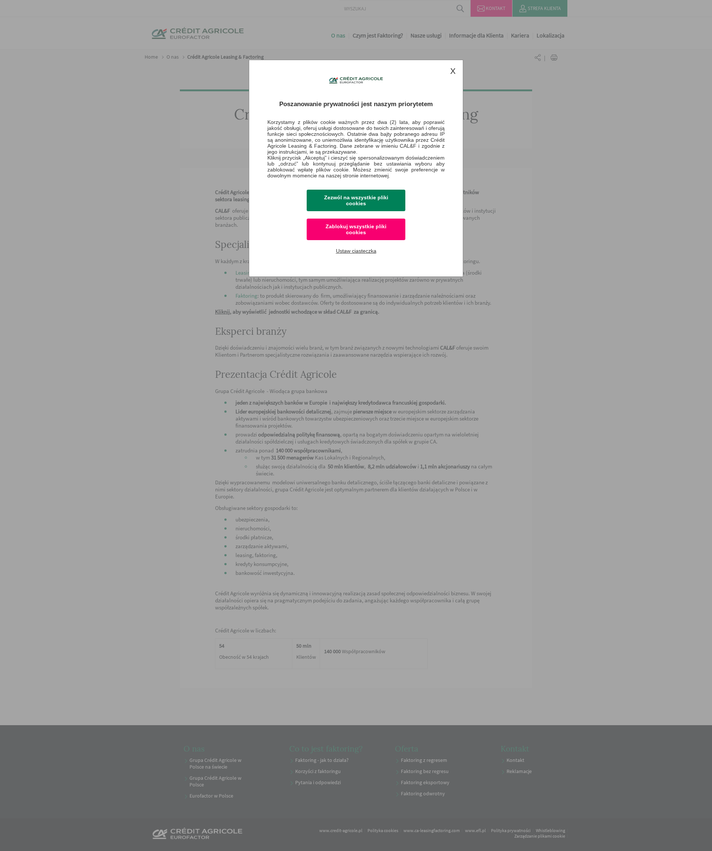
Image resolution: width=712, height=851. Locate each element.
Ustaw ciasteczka (356, 251)
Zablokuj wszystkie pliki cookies (356, 229)
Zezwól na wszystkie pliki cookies (356, 200)
